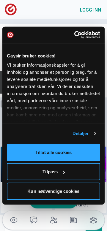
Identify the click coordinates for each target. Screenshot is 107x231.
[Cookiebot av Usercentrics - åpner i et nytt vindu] (75, 35)
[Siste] (73, 220)
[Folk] (54, 220)
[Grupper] (93, 220)
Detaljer (81, 133)
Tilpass (50, 171)
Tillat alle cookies (53, 152)
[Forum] (34, 220)
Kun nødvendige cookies (53, 190)
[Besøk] (14, 220)
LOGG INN (90, 10)
